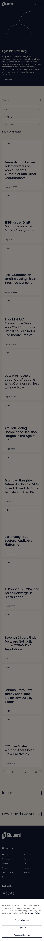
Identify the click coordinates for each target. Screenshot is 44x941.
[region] (22, 920)
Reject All (22, 928)
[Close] (41, 902)
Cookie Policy (34, 913)
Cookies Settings (22, 920)
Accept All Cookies (22, 935)
